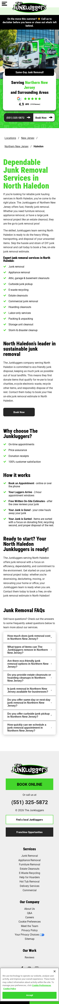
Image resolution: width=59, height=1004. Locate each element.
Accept (29, 995)
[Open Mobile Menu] (4, 4)
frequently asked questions (28, 623)
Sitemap (29, 938)
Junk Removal (29, 855)
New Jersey (27, 137)
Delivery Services (29, 885)
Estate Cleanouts (29, 868)
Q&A (29, 912)
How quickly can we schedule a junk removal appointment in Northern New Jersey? (26, 727)
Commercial (30, 890)
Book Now (41, 117)
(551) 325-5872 (15, 117)
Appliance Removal (29, 860)
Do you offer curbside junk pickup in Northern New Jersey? (28, 715)
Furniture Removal (29, 864)
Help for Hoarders (29, 877)
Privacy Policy (29, 930)
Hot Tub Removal (29, 881)
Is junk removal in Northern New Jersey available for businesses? (27, 690)
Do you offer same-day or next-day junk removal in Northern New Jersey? (28, 702)
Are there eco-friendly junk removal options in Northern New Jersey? (27, 663)
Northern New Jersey (17, 146)
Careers (29, 917)
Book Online (29, 784)
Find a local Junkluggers (29, 819)
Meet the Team (29, 925)
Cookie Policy (9, 988)
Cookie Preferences (41, 985)
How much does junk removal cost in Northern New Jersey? (28, 637)
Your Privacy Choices (27, 934)
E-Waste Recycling (29, 872)
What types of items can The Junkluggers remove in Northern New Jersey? (27, 649)
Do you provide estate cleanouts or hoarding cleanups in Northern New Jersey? (29, 677)
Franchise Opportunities (29, 832)
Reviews (29, 957)
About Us (29, 908)
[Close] (54, 971)
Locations (10, 137)
